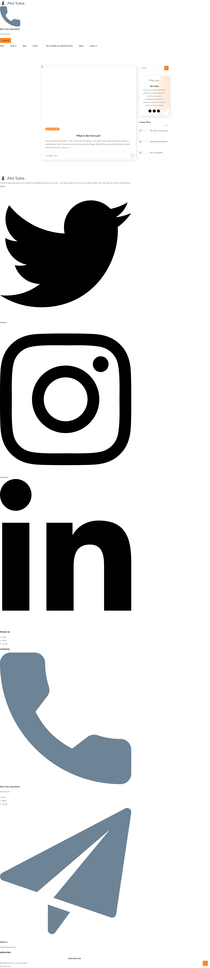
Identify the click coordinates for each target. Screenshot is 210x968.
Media (81, 46)
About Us (13, 46)
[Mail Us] (65, 939)
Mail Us (3, 942)
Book (24, 46)
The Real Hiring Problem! (158, 141)
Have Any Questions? (10, 29)
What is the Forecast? (88, 135)
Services (35, 46)
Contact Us (93, 46)
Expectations (52, 129)
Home (2, 46)
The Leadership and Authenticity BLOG (59, 46)
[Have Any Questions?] (10, 26)
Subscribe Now (74, 958)
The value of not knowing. (159, 131)
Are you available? (156, 152)
